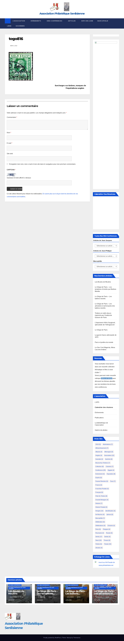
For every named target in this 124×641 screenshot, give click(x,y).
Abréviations (108, 444)
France (99, 485)
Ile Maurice (100, 514)
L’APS (97, 402)
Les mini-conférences (15, 585)
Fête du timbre (101, 496)
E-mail (9, 143)
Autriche (108, 459)
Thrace (107, 540)
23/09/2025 (99, 597)
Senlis (99, 536)
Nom (9, 132)
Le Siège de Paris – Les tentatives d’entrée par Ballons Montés (105, 289)
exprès (99, 477)
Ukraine (99, 547)
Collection (100, 466)
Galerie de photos (101, 430)
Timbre (99, 544)
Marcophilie (102, 21)
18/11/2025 (70, 597)
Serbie (107, 536)
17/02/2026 (42, 597)
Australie (99, 459)
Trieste (107, 544)
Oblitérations (100, 525)
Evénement (100, 474)
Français (99, 492)
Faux (112, 481)
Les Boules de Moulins (103, 282)
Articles (72, 21)
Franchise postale (102, 488)
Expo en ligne (87, 21)
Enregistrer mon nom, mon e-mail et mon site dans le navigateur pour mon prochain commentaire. (42, 164)
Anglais (99, 455)
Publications (99, 417)
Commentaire (12, 117)
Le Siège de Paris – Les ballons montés (75, 593)
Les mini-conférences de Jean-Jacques (17, 588)
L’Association (19, 21)
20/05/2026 (13, 597)
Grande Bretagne (102, 499)
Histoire (99, 503)
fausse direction (102, 481)
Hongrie (99, 511)
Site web (10, 153)
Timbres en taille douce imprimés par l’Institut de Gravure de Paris (103, 315)
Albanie (99, 451)
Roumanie (100, 533)
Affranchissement (102, 448)
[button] (117, 23)
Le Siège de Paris (101, 330)
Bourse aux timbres (103, 463)
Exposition (111, 474)
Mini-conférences (55, 21)
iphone (110, 514)
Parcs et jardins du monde (104, 342)
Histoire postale (101, 507)
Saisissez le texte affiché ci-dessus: (19, 178)
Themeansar (76, 637)
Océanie (111, 525)
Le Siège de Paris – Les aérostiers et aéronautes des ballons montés (105, 306)
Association (109, 455)
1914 (98, 444)
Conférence (101, 470)
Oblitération (100, 522)
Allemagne (108, 451)
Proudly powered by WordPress (52, 637)
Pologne (106, 529)
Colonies (109, 466)
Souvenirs (20, 26)
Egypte (111, 470)
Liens (9, 26)
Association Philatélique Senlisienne (62, 13)
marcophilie (100, 518)
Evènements (36, 21)
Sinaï (99, 540)
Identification (110, 511)
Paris (98, 529)
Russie (109, 533)
